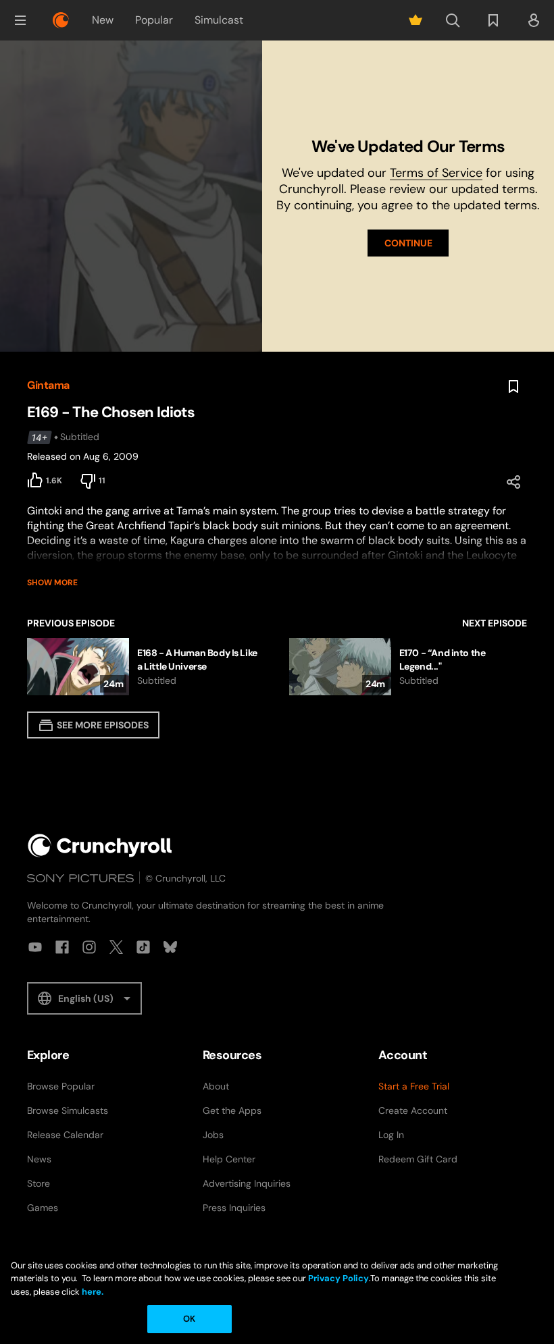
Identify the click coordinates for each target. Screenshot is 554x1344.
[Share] (513, 481)
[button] (20, 20)
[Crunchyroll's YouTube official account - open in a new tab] (35, 947)
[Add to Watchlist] (513, 386)
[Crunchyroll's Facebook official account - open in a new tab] (62, 947)
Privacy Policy (338, 1278)
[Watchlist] (493, 20)
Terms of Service (436, 173)
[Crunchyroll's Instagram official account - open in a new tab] (89, 947)
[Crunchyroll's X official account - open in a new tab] (116, 947)
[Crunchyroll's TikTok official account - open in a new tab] (143, 947)
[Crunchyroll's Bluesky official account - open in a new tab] (170, 947)
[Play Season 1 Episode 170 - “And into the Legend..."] (408, 666)
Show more (52, 582)
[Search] (452, 20)
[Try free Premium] (415, 20)
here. (91, 1291)
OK (189, 1318)
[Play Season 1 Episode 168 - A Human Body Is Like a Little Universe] (144, 666)
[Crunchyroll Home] (100, 845)
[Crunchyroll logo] (61, 20)
